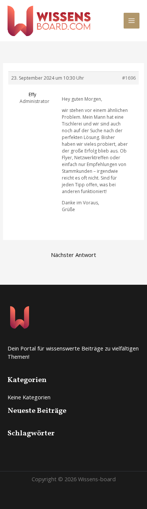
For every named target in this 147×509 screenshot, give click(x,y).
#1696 (129, 78)
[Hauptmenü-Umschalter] (131, 21)
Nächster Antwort (73, 254)
